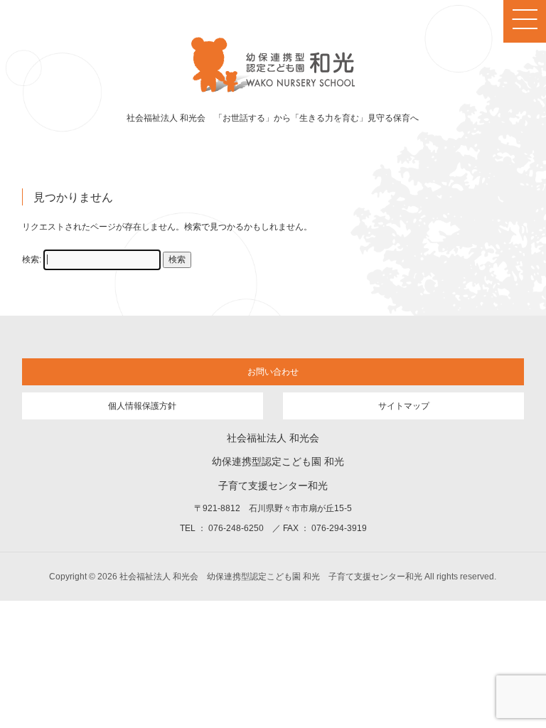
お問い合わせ (273, 372)
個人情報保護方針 (142, 406)
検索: (31, 259)
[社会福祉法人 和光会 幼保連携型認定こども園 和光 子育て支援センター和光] (273, 91)
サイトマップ (403, 406)
